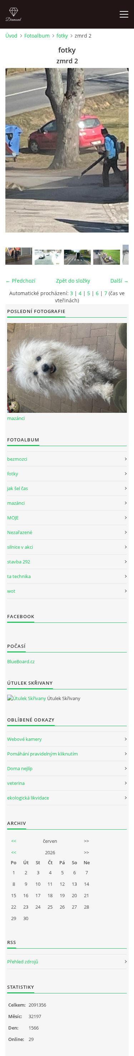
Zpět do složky (73, 280)
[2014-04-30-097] (77, 257)
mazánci (16, 418)
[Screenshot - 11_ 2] (48, 257)
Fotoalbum (37, 35)
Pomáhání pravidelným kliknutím (42, 754)
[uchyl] (18, 256)
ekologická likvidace (28, 798)
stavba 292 (18, 561)
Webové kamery (24, 739)
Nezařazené (19, 532)
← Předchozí (20, 280)
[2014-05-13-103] (106, 257)
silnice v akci (20, 547)
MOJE (13, 517)
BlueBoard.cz (21, 661)
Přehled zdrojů (22, 961)
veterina (16, 783)
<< (13, 841)
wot (11, 591)
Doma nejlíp (20, 768)
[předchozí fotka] (17, 150)
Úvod (11, 35)
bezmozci (17, 459)
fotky (62, 35)
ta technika (19, 576)
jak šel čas (17, 488)
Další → (119, 280)
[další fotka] (117, 150)
